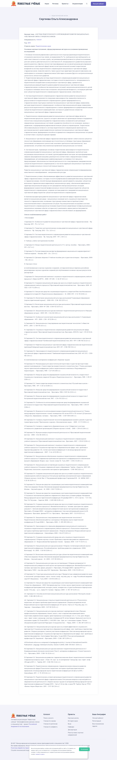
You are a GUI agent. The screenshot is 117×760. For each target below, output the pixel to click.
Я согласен (84, 749)
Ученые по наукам (50, 721)
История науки (73, 721)
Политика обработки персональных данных (26, 748)
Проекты (65, 4)
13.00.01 (38, 40)
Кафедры (71, 727)
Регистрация (96, 721)
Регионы (55, 4)
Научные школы (73, 718)
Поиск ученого (48, 718)
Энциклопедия (77, 4)
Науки (47, 4)
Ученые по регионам (50, 724)
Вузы (69, 724)
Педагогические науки (60, 15)
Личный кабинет (98, 4)
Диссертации (72, 730)
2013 (29, 43)
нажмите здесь (40, 754)
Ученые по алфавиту (50, 727)
